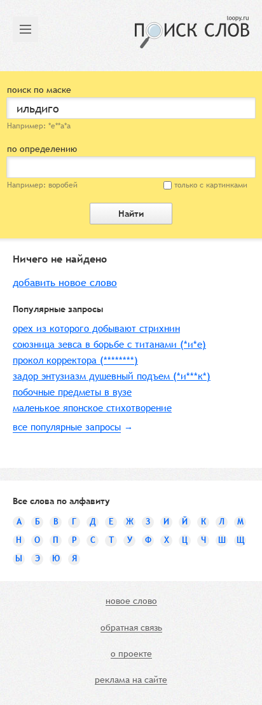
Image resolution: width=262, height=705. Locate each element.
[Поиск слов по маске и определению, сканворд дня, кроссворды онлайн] (192, 32)
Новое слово (131, 601)
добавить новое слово (65, 283)
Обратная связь (131, 628)
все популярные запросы (67, 426)
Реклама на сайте (131, 680)
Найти (131, 214)
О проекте (131, 654)
